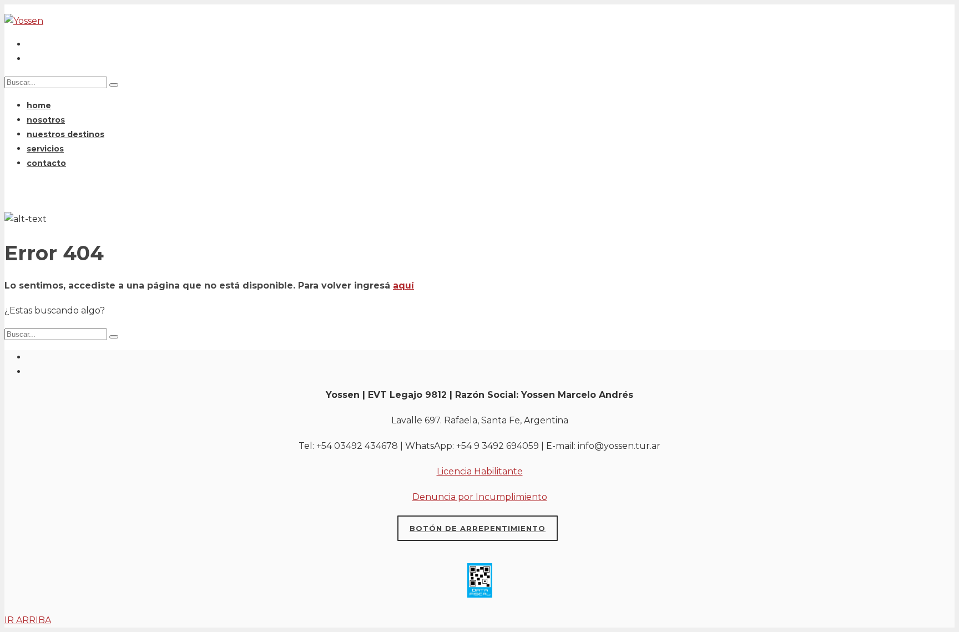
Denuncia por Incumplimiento (479, 497)
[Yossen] (23, 21)
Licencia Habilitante (480, 471)
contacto (46, 163)
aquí (403, 285)
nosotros (46, 120)
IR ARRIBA (27, 620)
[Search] (113, 336)
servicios (45, 149)
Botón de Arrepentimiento (478, 528)
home (39, 105)
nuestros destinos (65, 134)
